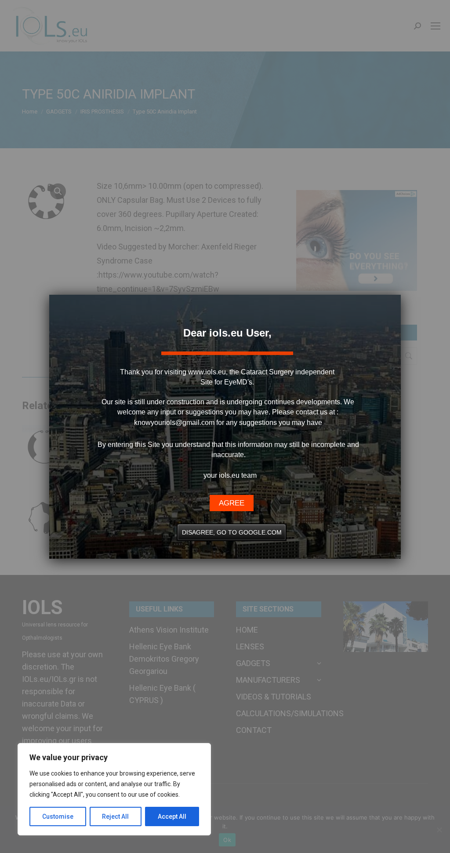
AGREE (231, 503)
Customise (57, 816)
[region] (114, 789)
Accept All (172, 816)
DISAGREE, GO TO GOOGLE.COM (232, 532)
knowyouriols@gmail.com (174, 422)
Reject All (115, 816)
